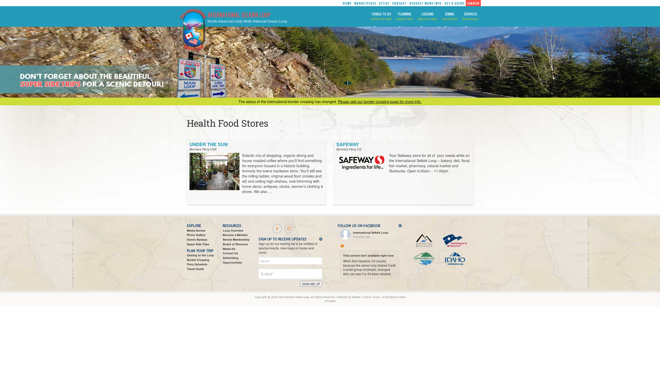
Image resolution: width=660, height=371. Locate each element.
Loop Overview (233, 230)
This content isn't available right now (368, 255)
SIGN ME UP (311, 284)
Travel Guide (195, 269)
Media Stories (196, 230)
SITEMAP (330, 301)
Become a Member (235, 235)
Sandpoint (391, 297)
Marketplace (365, 3)
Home (347, 3)
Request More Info (425, 3)
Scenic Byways (197, 239)
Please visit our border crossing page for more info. (380, 101)
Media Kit (229, 249)
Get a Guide (454, 3)
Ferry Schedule (197, 264)
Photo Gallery (196, 235)
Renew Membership (236, 239)
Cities (384, 3)
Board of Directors (235, 244)
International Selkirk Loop (239, 15)
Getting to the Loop (200, 255)
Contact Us (230, 253)
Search (473, 3)
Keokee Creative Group (366, 297)
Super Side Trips (198, 244)
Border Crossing (198, 260)
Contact (399, 3)
